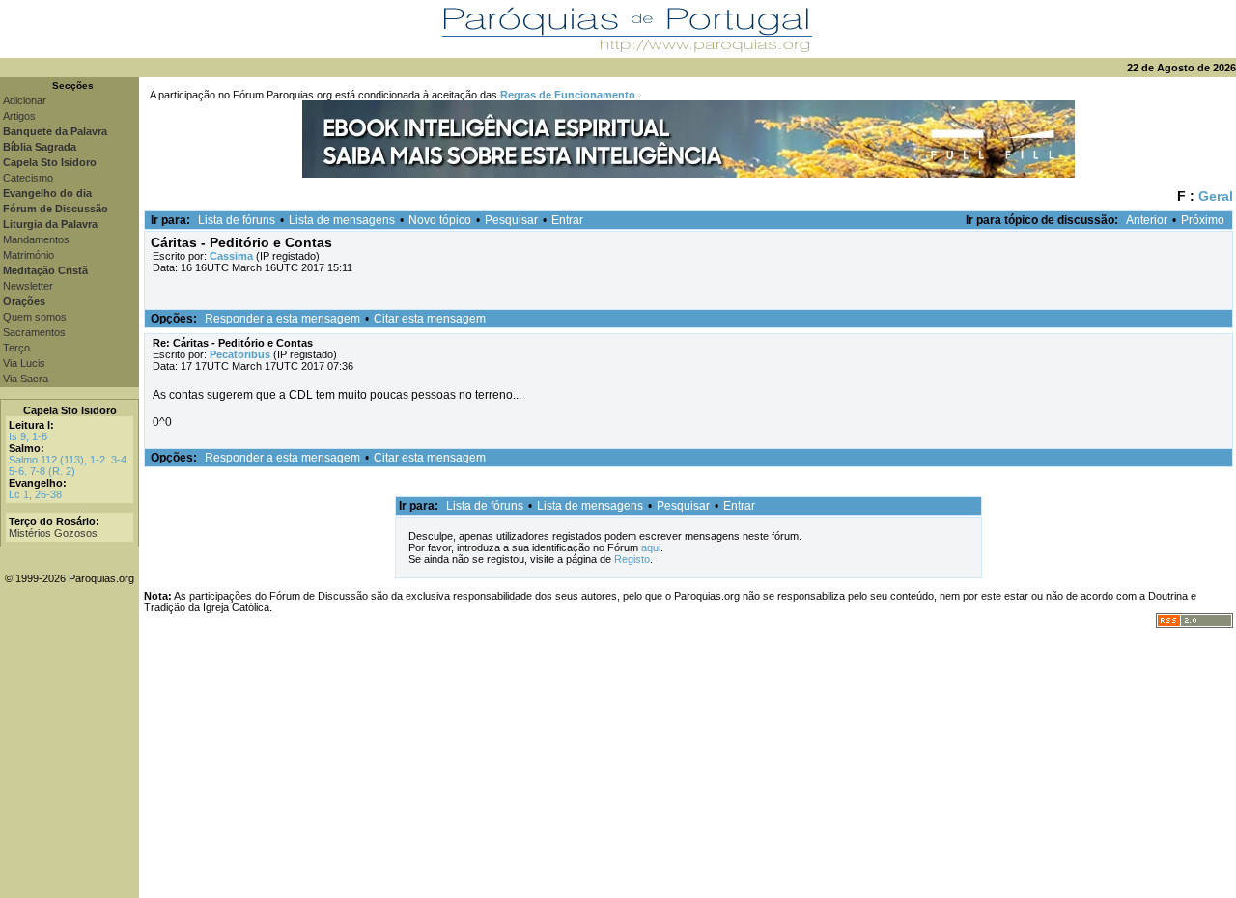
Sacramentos (34, 332)
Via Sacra (25, 378)
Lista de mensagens (342, 220)
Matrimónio (28, 255)
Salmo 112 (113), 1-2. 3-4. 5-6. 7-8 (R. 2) (69, 465)
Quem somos (35, 317)
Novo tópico (439, 220)
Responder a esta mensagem (282, 318)
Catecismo (28, 177)
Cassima (231, 256)
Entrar (567, 220)
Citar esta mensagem (430, 318)
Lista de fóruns (236, 220)
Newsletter (28, 286)
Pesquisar (511, 220)
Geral (1215, 196)
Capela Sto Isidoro (70, 410)
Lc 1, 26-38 (35, 494)
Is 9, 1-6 (28, 436)
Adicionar (24, 100)
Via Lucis (24, 363)
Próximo (1202, 220)
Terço (16, 347)
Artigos (19, 116)
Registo (632, 559)
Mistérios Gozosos (53, 533)
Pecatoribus (240, 354)
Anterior (1146, 220)
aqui (650, 547)
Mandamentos (36, 239)
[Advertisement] (687, 763)
